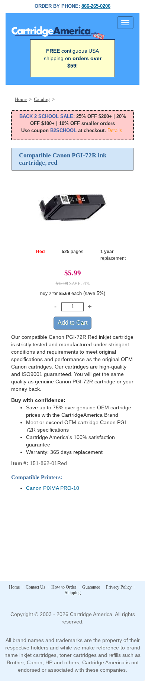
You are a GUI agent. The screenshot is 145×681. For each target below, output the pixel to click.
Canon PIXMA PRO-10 (52, 488)
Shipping (73, 592)
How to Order (63, 587)
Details (114, 130)
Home (14, 587)
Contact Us (35, 587)
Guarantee (91, 587)
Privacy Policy (119, 587)
